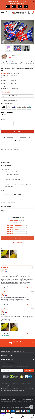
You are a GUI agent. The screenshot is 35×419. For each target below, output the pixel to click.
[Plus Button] (11, 123)
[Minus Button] (2, 123)
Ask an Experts (12, 57)
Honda (14, 77)
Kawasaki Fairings (6, 401)
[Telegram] (15, 149)
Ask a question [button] (17, 242)
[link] (4, 42)
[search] (7, 12)
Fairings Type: (4, 75)
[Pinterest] (8, 149)
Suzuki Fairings (16, 399)
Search (3, 403)
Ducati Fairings (18, 401)
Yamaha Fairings (27, 399)
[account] (29, 12)
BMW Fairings (28, 401)
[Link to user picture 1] (5, 327)
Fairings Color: (4, 86)
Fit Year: (3, 83)
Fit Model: (3, 80)
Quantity (3, 119)
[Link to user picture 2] (14, 327)
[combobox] (17, 96)
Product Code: (4, 88)
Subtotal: (3, 127)
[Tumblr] (11, 149)
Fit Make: (3, 77)
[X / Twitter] (5, 149)
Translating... (6, 335)
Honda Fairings (5, 399)
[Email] (18, 149)
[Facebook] (2, 149)
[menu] (2, 12)
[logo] (19, 12)
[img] (4, 267)
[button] (4, 73)
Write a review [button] (17, 238)
